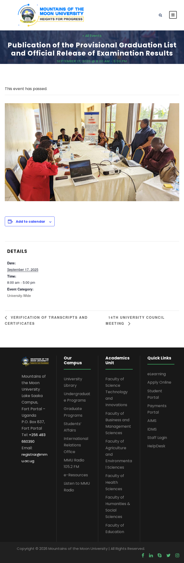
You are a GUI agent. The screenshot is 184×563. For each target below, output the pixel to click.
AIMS (151, 420)
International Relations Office (76, 445)
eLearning (156, 374)
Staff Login (157, 437)
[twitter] (168, 555)
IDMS (152, 429)
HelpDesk (156, 446)
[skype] (159, 555)
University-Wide (19, 295)
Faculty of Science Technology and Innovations (116, 392)
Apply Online (159, 382)
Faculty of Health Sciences (114, 482)
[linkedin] (151, 555)
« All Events (92, 35)
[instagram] (177, 555)
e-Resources (76, 475)
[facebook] (143, 555)
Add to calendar (30, 221)
